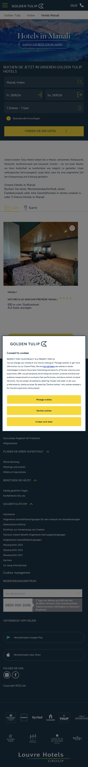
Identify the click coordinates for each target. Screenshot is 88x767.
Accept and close (43, 421)
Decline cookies (44, 410)
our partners (48, 366)
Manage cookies (44, 399)
